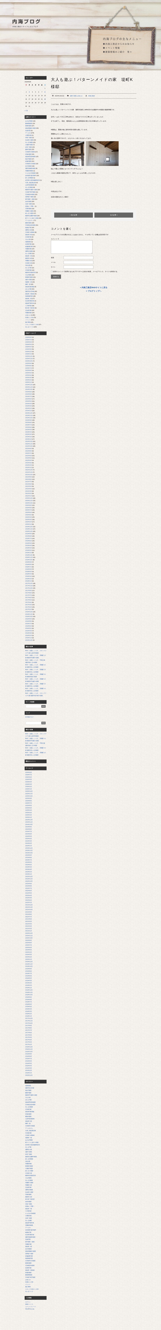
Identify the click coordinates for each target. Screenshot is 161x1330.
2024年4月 (28, 403)
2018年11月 (29, 557)
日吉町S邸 (28, 310)
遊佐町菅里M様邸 (30, 156)
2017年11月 (29, 585)
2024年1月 (28, 410)
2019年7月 (28, 538)
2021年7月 (28, 481)
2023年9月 (28, 420)
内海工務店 (91, 96)
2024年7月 (28, 396)
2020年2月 (28, 522)
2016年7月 (28, 623)
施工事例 (28, 322)
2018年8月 (28, 564)
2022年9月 (28, 448)
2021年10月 (29, 474)
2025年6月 (28, 370)
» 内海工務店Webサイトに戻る (93, 287)
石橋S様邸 (28, 208)
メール (53, 262)
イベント (28, 320)
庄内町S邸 (28, 237)
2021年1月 (28, 496)
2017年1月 (28, 609)
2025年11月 (29, 358)
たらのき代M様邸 (30, 173)
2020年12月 (29, 498)
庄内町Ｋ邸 (28, 263)
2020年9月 (28, 505)
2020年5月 (28, 515)
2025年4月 (28, 375)
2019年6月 (28, 541)
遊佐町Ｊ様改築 (29, 294)
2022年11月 (29, 444)
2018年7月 (28, 567)
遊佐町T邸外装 (29, 303)
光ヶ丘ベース (29, 327)
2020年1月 (28, 524)
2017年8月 (28, 593)
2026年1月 (28, 354)
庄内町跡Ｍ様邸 (29, 194)
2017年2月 (28, 607)
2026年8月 (28, 337)
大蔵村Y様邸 (29, 145)
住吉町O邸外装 (29, 301)
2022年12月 (29, 441)
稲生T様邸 (28, 159)
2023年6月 (28, 427)
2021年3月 (28, 491)
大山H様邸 (28, 275)
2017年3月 (28, 604)
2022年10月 (29, 446)
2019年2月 (28, 550)
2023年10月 (29, 418)
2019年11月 (29, 529)
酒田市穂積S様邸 (30, 168)
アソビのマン (29, 220)
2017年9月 (28, 590)
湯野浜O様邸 (29, 251)
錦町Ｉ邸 (28, 284)
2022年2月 (28, 465)
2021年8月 (28, 479)
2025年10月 (29, 361)
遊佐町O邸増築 (29, 286)
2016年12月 (29, 612)
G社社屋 (27, 265)
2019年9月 (28, 533)
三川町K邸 (28, 305)
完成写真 (28, 130)
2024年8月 (28, 394)
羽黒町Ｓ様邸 (29, 211)
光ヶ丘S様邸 (29, 142)
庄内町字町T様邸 (30, 192)
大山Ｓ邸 (28, 239)
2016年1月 (28, 638)
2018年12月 (29, 555)
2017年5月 (28, 600)
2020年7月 (28, 510)
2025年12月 (29, 356)
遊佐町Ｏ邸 (28, 234)
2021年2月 (28, 493)
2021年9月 (28, 477)
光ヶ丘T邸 (28, 268)
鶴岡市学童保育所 (30, 272)
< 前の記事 (73, 215)
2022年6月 (28, 455)
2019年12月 (29, 526)
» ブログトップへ (93, 291)
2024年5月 (28, 401)
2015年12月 (29, 640)
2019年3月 (28, 548)
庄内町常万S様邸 (30, 163)
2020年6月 (28, 512)
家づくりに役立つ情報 (31, 218)
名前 (52, 257)
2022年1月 (28, 467)
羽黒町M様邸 (29, 171)
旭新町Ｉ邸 (28, 282)
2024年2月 (28, 408)
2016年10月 (29, 616)
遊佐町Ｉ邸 (28, 256)
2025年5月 (28, 373)
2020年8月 (28, 507)
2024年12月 (29, 384)
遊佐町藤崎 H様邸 (30, 128)
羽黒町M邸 (28, 312)
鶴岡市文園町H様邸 (31, 215)
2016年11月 (29, 614)
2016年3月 (28, 633)
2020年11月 (29, 500)
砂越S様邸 (28, 161)
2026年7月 (28, 340)
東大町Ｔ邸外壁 (29, 308)
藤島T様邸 (28, 149)
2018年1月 (28, 581)
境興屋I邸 (28, 242)
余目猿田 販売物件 (30, 175)
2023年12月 (29, 413)
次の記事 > (114, 215)
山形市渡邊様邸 (29, 185)
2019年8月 (28, 536)
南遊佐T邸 (28, 227)
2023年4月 (28, 432)
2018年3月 (28, 576)
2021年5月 (28, 486)
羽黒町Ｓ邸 (28, 260)
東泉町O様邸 (29, 277)
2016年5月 (28, 628)
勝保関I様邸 (28, 123)
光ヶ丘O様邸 (29, 187)
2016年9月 (28, 619)
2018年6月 (28, 569)
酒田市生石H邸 (29, 291)
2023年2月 (28, 436)
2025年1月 (28, 382)
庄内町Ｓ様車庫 (29, 232)
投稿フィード (29, 1304)
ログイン (28, 1302)
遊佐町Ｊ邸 (28, 298)
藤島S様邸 (28, 223)
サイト (53, 267)
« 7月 (26, 110)
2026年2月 (28, 351)
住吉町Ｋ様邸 (29, 140)
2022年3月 (28, 463)
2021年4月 (28, 489)
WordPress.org (29, 1309)
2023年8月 (28, 422)
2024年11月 (29, 387)
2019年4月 (28, 545)
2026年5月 (28, 344)
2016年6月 (28, 626)
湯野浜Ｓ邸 (28, 230)
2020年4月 (28, 517)
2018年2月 (28, 578)
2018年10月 (29, 560)
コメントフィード (30, 1306)
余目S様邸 (28, 201)
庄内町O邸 (28, 270)
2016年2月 (28, 635)
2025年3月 (28, 377)
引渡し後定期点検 (30, 182)
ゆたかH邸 (28, 289)
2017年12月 (29, 583)
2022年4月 (28, 460)
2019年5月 (28, 543)
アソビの (28, 133)
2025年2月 (28, 380)
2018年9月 (28, 562)
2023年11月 (29, 415)
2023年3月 (28, 434)
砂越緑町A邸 (29, 246)
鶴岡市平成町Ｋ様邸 (31, 189)
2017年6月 (28, 597)
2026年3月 (28, 349)
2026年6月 (28, 342)
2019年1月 (28, 552)
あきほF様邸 (29, 121)
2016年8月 (28, 621)
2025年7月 (28, 368)
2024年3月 (28, 406)
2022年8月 (28, 451)
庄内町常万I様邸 (30, 152)
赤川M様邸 (28, 166)
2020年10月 (29, 503)
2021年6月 (28, 484)
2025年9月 (28, 363)
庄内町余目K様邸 (30, 225)
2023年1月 (28, 439)
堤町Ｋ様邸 (73, 96)
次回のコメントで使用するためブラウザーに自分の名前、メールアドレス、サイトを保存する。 (86, 271)
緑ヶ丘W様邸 (29, 178)
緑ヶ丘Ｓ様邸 (29, 213)
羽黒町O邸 (28, 249)
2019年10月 (29, 531)
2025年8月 (28, 365)
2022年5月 (28, 458)
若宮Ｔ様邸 (28, 147)
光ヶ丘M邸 (28, 253)
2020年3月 (28, 519)
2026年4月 (28, 347)
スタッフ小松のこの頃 (31, 324)
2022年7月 (28, 453)
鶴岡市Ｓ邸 (28, 258)
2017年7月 (28, 595)
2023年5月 (28, 429)
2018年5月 (28, 571)
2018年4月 (28, 574)
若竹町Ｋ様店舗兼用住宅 (32, 180)
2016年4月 (28, 631)
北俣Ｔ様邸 (28, 204)
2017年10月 (29, 588)
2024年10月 (29, 389)
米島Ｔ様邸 (28, 137)
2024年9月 (28, 392)
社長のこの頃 (29, 317)
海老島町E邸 (29, 296)
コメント (55, 239)
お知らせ (79, 96)
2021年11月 (29, 472)
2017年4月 (28, 602)
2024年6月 (28, 399)
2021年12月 (29, 470)
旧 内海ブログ (29, 717)
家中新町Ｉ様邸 (29, 199)
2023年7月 (28, 425)
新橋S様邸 (28, 126)
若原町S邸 (28, 244)
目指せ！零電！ (29, 206)
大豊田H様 (28, 135)
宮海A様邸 (28, 154)
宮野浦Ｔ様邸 (29, 197)
